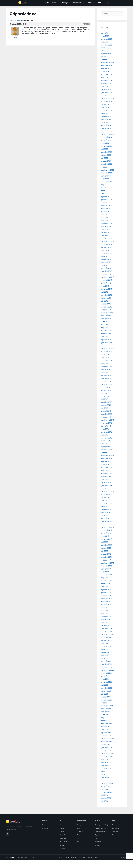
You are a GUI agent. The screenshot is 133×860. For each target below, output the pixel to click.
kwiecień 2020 (106, 259)
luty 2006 (104, 730)
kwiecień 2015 (106, 438)
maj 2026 (104, 42)
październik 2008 (107, 670)
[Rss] (7, 834)
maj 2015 (104, 435)
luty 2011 (104, 587)
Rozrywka (115, 828)
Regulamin (82, 857)
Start (47, 3)
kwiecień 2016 (106, 402)
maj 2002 (104, 795)
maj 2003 (104, 771)
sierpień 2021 (106, 212)
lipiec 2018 (105, 322)
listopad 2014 (106, 453)
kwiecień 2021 (106, 224)
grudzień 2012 (106, 521)
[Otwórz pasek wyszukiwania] (112, 3)
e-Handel (98, 841)
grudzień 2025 (106, 57)
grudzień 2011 (106, 557)
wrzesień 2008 (106, 673)
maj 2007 (104, 718)
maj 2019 (104, 292)
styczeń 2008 (106, 697)
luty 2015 (104, 444)
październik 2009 (107, 634)
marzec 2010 (106, 619)
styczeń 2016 (106, 411)
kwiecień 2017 (106, 366)
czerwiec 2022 (106, 182)
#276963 (86, 24)
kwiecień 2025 (106, 81)
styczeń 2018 (106, 340)
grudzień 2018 (106, 307)
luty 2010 (104, 622)
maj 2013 (104, 506)
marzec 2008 (106, 691)
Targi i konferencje (101, 831)
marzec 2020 (106, 262)
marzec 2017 (106, 369)
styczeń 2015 (106, 447)
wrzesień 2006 (106, 724)
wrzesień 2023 (106, 137)
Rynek (90, 3)
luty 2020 (104, 265)
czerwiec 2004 (106, 756)
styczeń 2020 (106, 268)
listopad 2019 (106, 274)
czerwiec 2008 (106, 682)
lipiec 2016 (105, 393)
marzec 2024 (106, 119)
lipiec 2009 (105, 643)
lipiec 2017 (105, 357)
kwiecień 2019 (106, 295)
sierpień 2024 (106, 104)
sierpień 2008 (106, 676)
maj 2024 (104, 113)
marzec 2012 (106, 548)
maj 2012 (104, 542)
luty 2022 (104, 194)
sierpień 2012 (106, 533)
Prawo (97, 838)
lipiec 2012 (105, 536)
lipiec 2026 (105, 36)
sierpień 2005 (106, 744)
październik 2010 (107, 599)
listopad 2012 (106, 524)
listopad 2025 (106, 60)
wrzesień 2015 (106, 423)
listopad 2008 (106, 667)
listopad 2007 (106, 703)
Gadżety (62, 845)
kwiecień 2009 (106, 652)
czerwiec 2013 (106, 503)
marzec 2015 (106, 441)
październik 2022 (107, 170)
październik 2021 (107, 206)
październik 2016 (107, 384)
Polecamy (45, 828)
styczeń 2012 (106, 554)
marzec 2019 (106, 298)
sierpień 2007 (106, 712)
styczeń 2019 (106, 304)
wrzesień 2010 (106, 602)
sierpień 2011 (106, 569)
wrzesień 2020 (106, 244)
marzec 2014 (106, 477)
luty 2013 (104, 515)
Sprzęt (65, 3)
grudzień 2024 (106, 93)
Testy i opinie (64, 825)
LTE (78, 841)
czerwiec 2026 (106, 39)
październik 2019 (107, 277)
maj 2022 (104, 185)
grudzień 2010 (106, 593)
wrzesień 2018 (106, 316)
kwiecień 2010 (106, 617)
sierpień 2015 (106, 426)
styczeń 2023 (106, 161)
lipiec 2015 (105, 429)
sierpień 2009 (106, 640)
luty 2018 (104, 337)
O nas (61, 857)
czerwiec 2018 (106, 325)
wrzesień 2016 (106, 387)
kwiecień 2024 (106, 116)
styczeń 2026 (106, 54)
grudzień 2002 (106, 777)
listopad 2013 (106, 488)
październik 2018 (107, 313)
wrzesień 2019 (106, 280)
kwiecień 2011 (106, 581)
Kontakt (67, 857)
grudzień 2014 (106, 450)
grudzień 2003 (106, 765)
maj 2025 (104, 78)
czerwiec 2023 (106, 146)
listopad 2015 (106, 417)
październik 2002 (107, 783)
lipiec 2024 (105, 107)
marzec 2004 (106, 762)
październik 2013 (107, 491)
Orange (79, 825)
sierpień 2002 (106, 786)
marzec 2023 (106, 155)
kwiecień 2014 (106, 474)
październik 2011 (107, 563)
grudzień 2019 (106, 271)
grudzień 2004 (106, 748)
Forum (17, 20)
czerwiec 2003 (106, 768)
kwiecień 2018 (106, 331)
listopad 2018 (106, 310)
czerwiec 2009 (106, 646)
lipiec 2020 (105, 250)
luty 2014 (104, 480)
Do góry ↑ (124, 857)
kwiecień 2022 (106, 188)
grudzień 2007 (106, 700)
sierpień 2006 (106, 727)
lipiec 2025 (105, 72)
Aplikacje (115, 831)
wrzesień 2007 (106, 709)
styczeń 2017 (106, 375)
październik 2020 (107, 241)
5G (78, 838)
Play (78, 828)
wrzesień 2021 (106, 209)
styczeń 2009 (106, 661)
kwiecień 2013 (106, 509)
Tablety (62, 831)
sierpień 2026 (106, 33)
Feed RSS (94, 857)
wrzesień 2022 (106, 173)
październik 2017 (107, 349)
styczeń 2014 (106, 482)
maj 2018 (104, 328)
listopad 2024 (106, 95)
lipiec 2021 (105, 215)
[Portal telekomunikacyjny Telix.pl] (13, 821)
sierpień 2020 (106, 247)
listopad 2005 (106, 736)
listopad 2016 (106, 381)
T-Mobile (80, 831)
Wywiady (98, 835)
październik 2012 (107, 527)
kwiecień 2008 (106, 688)
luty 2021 (104, 229)
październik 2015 (107, 420)
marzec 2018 (106, 334)
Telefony (62, 828)
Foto (113, 835)
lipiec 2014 (105, 465)
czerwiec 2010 (106, 611)
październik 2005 (107, 739)
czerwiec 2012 (106, 539)
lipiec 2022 (105, 179)
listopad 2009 (106, 631)
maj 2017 (104, 363)
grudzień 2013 (106, 486)
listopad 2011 (106, 560)
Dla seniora (63, 835)
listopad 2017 (106, 346)
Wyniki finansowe (100, 828)
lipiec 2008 (105, 679)
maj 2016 (104, 399)
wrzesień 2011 (106, 566)
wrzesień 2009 (106, 637)
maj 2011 (104, 578)
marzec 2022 (106, 191)
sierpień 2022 (106, 176)
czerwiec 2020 (106, 253)
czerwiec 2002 (106, 792)
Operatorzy (77, 3)
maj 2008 (104, 685)
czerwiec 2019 (106, 289)
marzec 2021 (106, 226)
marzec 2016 (106, 405)
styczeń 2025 (106, 89)
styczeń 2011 (106, 590)
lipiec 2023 (105, 143)
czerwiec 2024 (106, 110)
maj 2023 (104, 149)
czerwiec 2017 (106, 360)
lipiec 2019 (105, 286)
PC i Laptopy (64, 841)
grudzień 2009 (106, 628)
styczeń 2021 (106, 232)
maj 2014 (104, 471)
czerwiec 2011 (106, 575)
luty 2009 (104, 658)
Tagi (88, 857)
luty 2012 (104, 551)
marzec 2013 (106, 512)
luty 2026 (104, 51)
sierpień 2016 (106, 390)
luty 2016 (104, 408)
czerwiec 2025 (106, 75)
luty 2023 (104, 158)
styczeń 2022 (106, 197)
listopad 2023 (106, 131)
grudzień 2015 (106, 414)
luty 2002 (104, 801)
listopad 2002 (106, 780)
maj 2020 (104, 256)
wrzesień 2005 (106, 742)
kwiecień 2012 (106, 545)
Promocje (45, 825)
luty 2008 (104, 694)
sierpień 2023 (106, 140)
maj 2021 (104, 220)
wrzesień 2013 (106, 494)
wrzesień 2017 (106, 351)
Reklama (97, 845)
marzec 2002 (106, 798)
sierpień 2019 (106, 283)
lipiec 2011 (105, 572)
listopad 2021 (106, 203)
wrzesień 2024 (106, 101)
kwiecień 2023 (106, 152)
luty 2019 (104, 301)
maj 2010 (104, 613)
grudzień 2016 (106, 378)
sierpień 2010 (106, 605)
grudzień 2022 (106, 164)
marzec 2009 (106, 655)
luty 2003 (104, 774)
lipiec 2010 (105, 608)
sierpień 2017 (106, 355)
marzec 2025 (106, 84)
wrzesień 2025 (106, 66)
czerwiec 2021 (106, 218)
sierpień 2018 (106, 319)
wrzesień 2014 (106, 459)
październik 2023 (107, 134)
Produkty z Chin (65, 848)
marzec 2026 (106, 48)
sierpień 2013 (106, 497)
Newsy (54, 3)
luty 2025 (104, 87)
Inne (99, 3)
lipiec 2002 (105, 789)
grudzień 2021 (106, 200)
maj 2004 (104, 759)
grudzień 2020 (106, 235)
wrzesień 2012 (106, 530)
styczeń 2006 (106, 733)
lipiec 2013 (105, 500)
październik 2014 (107, 456)
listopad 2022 (106, 167)
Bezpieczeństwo (117, 825)
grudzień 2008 (106, 664)
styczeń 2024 (106, 125)
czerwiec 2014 (106, 468)
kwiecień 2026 (106, 45)
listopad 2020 (106, 238)
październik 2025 (107, 63)
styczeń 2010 (106, 625)
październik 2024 (107, 98)
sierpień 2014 (106, 462)
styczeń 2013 (106, 518)
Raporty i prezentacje (101, 825)
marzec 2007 (106, 721)
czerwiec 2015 (106, 432)
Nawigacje (63, 838)
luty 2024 (104, 122)
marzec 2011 (106, 584)
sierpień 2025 (106, 69)
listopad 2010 (106, 596)
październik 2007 (107, 706)
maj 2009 (104, 649)
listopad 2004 (106, 750)
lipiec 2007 (105, 715)
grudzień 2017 (106, 343)
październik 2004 (107, 753)
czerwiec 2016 (106, 396)
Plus (78, 835)
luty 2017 (104, 372)
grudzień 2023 (106, 128)
